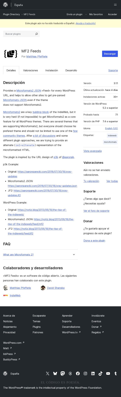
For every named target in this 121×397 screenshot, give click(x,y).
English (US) (111, 128)
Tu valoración (91, 181)
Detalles (11, 70)
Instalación (51, 70)
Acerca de (9, 315)
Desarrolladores (71, 326)
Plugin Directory (11, 14)
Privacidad (9, 332)
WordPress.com (14, 342)
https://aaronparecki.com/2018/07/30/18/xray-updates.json (42, 185)
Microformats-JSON (15, 100)
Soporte (113, 70)
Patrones (38, 332)
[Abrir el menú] (116, 4)
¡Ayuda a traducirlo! (85, 23)
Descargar (110, 53)
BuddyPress (11, 359)
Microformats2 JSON (28, 90)
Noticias (8, 321)
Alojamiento (10, 326)
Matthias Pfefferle (36, 56)
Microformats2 (11, 112)
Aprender (67, 315)
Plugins (37, 326)
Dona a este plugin (94, 240)
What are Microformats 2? (18, 254)
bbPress (9, 354)
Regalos (98, 332)
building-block (41, 112)
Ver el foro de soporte (96, 210)
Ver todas (112, 181)
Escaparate (39, 315)
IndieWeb (15, 295)
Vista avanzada (93, 151)
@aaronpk (68, 157)
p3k (56, 157)
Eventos (96, 321)
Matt (7, 348)
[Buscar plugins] (36, 34)
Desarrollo (71, 70)
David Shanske (56, 287)
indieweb (112, 135)
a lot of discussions (44, 135)
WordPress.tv (71, 332)
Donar (97, 326)
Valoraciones (30, 70)
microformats (110, 142)
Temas (36, 321)
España (15, 373)
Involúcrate (98, 315)
